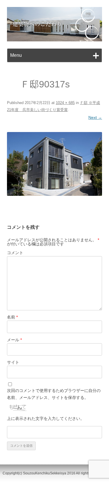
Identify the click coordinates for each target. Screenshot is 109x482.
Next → (95, 117)
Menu (16, 55)
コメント (15, 252)
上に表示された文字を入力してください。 (45, 418)
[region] (54, 24)
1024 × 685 (65, 103)
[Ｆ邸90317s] (54, 164)
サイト (13, 362)
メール (14, 339)
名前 (12, 317)
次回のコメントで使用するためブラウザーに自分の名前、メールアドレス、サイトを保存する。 (54, 394)
